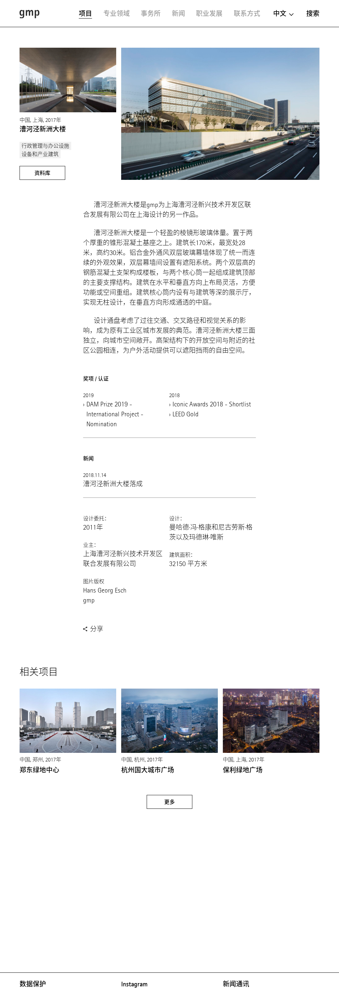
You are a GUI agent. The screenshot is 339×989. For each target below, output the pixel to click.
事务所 (151, 14)
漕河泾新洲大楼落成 (113, 484)
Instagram (134, 984)
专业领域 (116, 14)
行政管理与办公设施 (45, 146)
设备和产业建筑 (40, 154)
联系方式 (247, 14)
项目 (85, 14)
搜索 (312, 14)
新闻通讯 (236, 984)
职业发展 (209, 14)
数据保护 (33, 984)
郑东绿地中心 (39, 770)
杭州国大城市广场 (147, 770)
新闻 (178, 14)
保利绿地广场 (243, 770)
